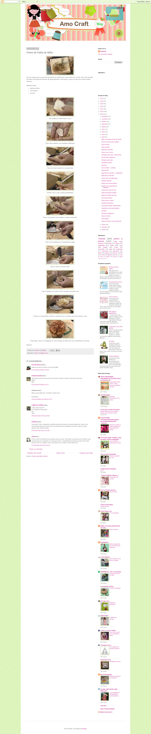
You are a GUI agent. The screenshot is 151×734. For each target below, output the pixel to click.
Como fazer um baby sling (109, 178)
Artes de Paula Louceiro (108, 490)
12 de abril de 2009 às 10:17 (40, 384)
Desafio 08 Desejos (107, 203)
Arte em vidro (105, 144)
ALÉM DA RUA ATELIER (108, 469)
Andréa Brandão (37, 376)
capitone (107, 256)
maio (103, 134)
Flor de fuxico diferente (108, 157)
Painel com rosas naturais (109, 183)
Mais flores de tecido (107, 175)
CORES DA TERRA (38, 405)
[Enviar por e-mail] (51, 350)
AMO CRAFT (104, 616)
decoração (101, 249)
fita (121, 253)
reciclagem (42, 353)
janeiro (104, 229)
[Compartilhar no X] (55, 350)
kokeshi (115, 256)
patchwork (116, 251)
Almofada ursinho (106, 162)
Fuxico (116, 247)
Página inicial (60, 453)
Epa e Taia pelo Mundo (107, 709)
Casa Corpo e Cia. (106, 511)
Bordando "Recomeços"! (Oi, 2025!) (115, 398)
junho (103, 132)
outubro (104, 121)
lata (116, 255)
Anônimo (34, 422)
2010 (102, 111)
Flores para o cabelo (107, 200)
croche (103, 255)
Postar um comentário (35, 449)
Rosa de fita (105, 170)
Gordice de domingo (115, 588)
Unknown (103, 51)
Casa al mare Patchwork (108, 454)
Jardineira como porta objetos (110, 208)
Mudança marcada (107, 149)
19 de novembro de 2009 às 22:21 (42, 399)
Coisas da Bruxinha (106, 504)
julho (103, 129)
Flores (36, 353)
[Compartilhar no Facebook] (57, 350)
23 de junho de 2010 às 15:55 (41, 430)
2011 (102, 109)
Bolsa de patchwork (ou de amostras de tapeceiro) (115, 545)
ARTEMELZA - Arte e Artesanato (110, 572)
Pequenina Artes (105, 660)
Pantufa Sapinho (106, 181)
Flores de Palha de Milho (109, 193)
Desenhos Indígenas (107, 213)
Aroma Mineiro (105, 557)
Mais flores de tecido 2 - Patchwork (111, 173)
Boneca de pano (114, 529)
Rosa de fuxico (105, 216)
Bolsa (100, 253)
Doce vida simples (106, 674)
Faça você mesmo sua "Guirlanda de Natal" (115, 633)
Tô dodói (111, 341)
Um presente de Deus (115, 282)
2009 (102, 114)
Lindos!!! (104, 211)
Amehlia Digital (105, 395)
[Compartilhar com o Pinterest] (59, 350)
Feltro (112, 245)
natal (110, 249)
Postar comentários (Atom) (40, 456)
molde (105, 247)
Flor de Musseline (106, 198)
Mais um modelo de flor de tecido (111, 139)
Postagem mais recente (34, 453)
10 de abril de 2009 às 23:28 (40, 370)
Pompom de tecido (107, 160)
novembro (105, 119)
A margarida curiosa (106, 586)
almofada (101, 245)
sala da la (103, 705)
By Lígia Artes (104, 601)
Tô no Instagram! (114, 513)
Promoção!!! (105, 218)
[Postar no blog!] (53, 350)
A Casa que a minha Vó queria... (110, 409)
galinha (107, 253)
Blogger (84, 728)
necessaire (105, 251)
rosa (46, 353)
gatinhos (110, 255)
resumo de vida (104, 506)
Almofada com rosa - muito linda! (111, 155)
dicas (117, 243)
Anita (33, 436)
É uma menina (113, 297)
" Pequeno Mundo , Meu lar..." (109, 475)
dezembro (105, 116)
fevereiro (104, 227)
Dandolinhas (104, 542)
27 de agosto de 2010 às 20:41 (41, 445)
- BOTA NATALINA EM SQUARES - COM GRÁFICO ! (114, 694)
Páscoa (115, 253)
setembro (105, 124)
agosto (104, 127)
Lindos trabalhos (114, 356)
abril (103, 137)
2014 (102, 101)
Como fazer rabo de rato (108, 190)
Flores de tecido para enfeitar (110, 142)
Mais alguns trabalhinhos (112, 312)
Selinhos (104, 165)
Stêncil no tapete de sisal (109, 195)
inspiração (119, 249)
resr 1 (102, 470)
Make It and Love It (106, 712)
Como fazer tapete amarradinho (111, 205)
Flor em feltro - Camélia (108, 168)
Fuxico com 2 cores (107, 152)
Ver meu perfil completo (105, 54)
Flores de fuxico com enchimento (111, 221)
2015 (102, 98)
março (104, 224)
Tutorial (101, 238)
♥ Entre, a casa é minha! (108, 630)
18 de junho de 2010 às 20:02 (41, 416)
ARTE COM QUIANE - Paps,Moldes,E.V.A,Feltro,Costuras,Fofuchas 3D (110, 378)
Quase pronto (113, 491)
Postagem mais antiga (86, 453)
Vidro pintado (105, 147)
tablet (121, 256)
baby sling (102, 258)
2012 (102, 106)
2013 (102, 104)
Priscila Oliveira (36, 365)
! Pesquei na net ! (105, 645)
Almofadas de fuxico (115, 661)
